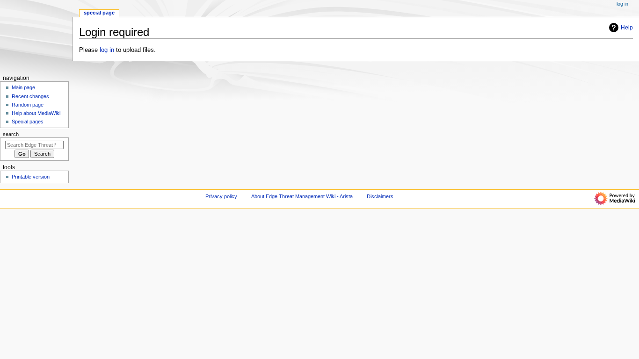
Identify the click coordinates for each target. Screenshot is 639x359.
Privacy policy (221, 196)
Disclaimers (380, 196)
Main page (23, 87)
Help (627, 27)
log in (107, 50)
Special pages (28, 121)
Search (11, 134)
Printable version (31, 177)
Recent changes (30, 96)
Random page (28, 105)
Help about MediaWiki (36, 113)
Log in (622, 4)
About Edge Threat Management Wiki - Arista (302, 196)
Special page (99, 12)
